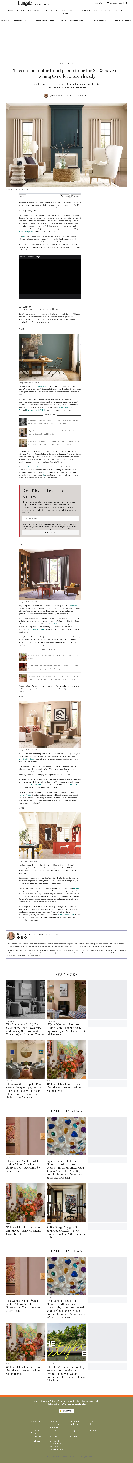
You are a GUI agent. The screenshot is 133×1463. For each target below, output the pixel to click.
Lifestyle (73, 10)
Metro (86, 946)
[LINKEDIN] (26, 937)
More (66, 14)
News (70, 64)
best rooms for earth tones (38, 467)
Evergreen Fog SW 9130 (35, 410)
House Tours (34, 10)
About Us (36, 1421)
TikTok (53, 1436)
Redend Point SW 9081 (33, 785)
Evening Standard (71, 946)
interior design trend (26, 231)
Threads (73, 1436)
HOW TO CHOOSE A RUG (99, 21)
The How (48, 10)
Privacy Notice (33, 527)
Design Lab (106, 10)
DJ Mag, (80, 946)
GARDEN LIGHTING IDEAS (45, 21)
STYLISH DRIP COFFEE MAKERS (72, 21)
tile (44, 475)
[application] (50, 276)
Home (61, 64)
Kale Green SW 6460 (66, 915)
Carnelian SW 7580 (52, 624)
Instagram (74, 1430)
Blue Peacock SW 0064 (35, 629)
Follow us (66, 196)
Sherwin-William (42, 386)
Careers (54, 1430)
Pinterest (92, 1430)
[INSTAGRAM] (22, 937)
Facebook (36, 1436)
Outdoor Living (89, 10)
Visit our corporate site (74, 1404)
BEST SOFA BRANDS (21, 21)
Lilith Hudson (56, 96)
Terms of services (50, 524)
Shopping (60, 10)
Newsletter (77, 196)
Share (23, 196)
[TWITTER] (19, 937)
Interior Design (16, 10)
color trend (73, 605)
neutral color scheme (26, 759)
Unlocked (120, 10)
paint (24, 236)
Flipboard (36, 1441)
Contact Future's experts (54, 1424)
